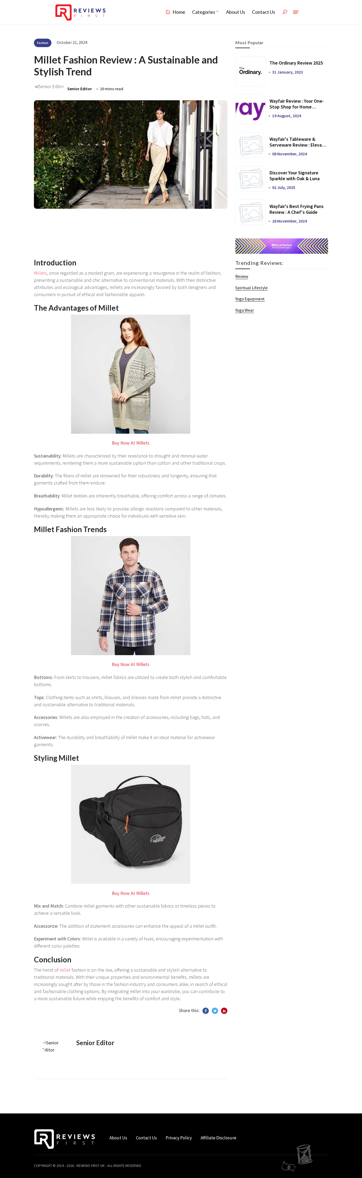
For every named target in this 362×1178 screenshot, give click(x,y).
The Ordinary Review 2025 (296, 63)
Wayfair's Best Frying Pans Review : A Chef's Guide (297, 209)
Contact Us (263, 12)
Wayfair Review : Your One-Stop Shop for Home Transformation (297, 106)
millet (64, 970)
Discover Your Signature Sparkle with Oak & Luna (295, 176)
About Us (235, 12)
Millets (40, 273)
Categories (203, 12)
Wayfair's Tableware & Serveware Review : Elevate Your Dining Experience (298, 144)
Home (178, 12)
